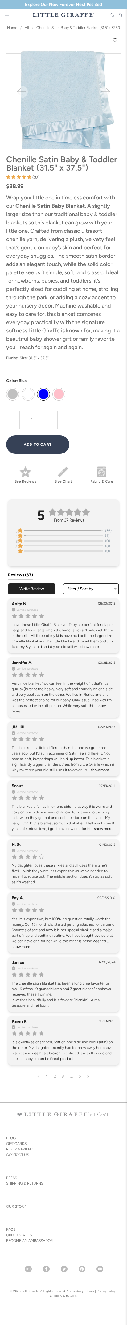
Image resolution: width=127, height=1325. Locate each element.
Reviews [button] (20, 574)
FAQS (10, 1229)
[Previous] (21, 92)
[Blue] (43, 394)
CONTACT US (17, 1155)
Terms (90, 1291)
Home (12, 28)
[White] (28, 394)
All (27, 28)
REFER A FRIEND (19, 1149)
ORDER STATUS (19, 1235)
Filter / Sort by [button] (80, 589)
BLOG (11, 1138)
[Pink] (58, 394)
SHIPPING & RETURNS (24, 1183)
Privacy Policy (105, 1291)
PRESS (11, 1178)
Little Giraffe (30, 1291)
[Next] (105, 92)
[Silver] (12, 394)
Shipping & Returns (63, 1296)
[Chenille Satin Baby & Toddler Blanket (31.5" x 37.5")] (63, 91)
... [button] (88, 647)
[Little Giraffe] (63, 15)
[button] (23, 177)
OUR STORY (16, 1206)
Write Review (31, 588)
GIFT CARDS (16, 1144)
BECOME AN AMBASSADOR (29, 1240)
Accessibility (75, 1291)
